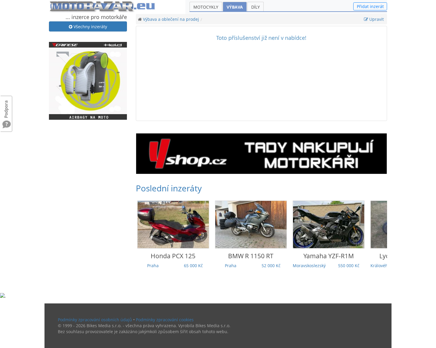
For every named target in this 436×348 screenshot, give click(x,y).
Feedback (6, 106)
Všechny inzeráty (89, 26)
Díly (255, 7)
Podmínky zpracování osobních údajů (95, 319)
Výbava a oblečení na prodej (171, 19)
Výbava (235, 7)
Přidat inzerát (370, 6)
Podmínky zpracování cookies (165, 319)
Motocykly (205, 7)
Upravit (376, 19)
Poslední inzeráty (169, 188)
